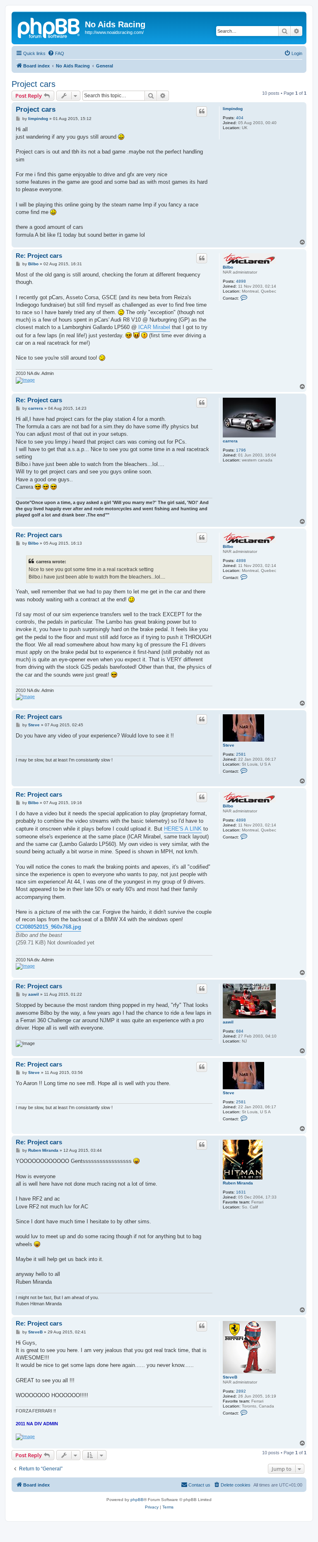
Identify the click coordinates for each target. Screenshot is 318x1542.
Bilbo (228, 267)
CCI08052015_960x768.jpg (48, 927)
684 (239, 1031)
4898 (241, 281)
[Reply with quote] (201, 111)
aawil (228, 1022)
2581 (241, 754)
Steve (228, 745)
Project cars (33, 84)
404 (239, 117)
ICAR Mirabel (154, 327)
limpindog (233, 108)
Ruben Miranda (238, 1183)
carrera (230, 441)
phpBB (137, 1499)
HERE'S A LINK (183, 829)
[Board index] (49, 27)
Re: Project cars (39, 255)
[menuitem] (56, 53)
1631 (241, 1192)
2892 (241, 1391)
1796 (241, 450)
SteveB (230, 1377)
